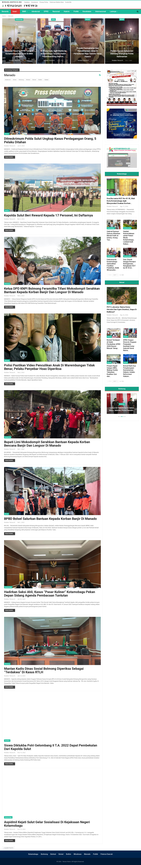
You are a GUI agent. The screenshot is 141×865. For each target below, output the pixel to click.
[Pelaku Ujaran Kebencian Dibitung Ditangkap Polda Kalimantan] (122, 41)
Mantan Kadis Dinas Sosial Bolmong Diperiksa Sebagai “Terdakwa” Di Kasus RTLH (44, 670)
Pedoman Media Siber (57, 2)
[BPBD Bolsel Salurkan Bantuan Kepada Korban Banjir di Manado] (52, 491)
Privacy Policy (44, 2)
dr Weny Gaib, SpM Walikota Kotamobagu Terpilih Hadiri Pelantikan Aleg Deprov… (53, 54)
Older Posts (8, 848)
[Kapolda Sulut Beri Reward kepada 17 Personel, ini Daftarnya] (52, 188)
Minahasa (77, 854)
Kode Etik (68, 2)
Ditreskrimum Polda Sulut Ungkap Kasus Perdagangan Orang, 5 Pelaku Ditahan (50, 140)
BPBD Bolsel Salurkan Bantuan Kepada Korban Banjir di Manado (50, 519)
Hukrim (67, 11)
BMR (24, 11)
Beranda (5, 11)
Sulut (15, 11)
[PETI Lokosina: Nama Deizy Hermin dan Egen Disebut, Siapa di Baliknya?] (122, 295)
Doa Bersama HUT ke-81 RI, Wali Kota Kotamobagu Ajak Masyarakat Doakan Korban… (121, 200)
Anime (14, 79)
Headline (7, 740)
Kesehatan (87, 11)
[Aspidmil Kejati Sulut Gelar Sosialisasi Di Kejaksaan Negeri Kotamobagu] (52, 794)
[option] (122, 404)
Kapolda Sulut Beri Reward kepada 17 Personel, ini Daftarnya (48, 215)
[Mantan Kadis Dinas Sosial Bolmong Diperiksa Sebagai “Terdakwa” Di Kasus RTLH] (52, 641)
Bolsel (34, 79)
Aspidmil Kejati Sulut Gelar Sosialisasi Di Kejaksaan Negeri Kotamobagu (47, 823)
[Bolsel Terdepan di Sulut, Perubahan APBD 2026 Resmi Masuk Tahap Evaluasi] (114, 333)
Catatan (46, 79)
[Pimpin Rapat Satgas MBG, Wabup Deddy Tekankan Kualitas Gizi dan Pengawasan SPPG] (114, 359)
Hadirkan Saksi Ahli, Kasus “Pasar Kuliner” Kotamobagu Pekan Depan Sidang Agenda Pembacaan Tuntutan (49, 593)
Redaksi (27, 2)
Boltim (40, 79)
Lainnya (113, 11)
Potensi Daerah (107, 854)
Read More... (9, 157)
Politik (76, 11)
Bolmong (21, 79)
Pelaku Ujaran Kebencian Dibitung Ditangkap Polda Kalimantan (121, 54)
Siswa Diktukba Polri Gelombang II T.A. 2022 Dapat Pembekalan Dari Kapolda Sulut (50, 747)
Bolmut (122, 19)
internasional (100, 11)
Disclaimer (34, 2)
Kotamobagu (19, 19)
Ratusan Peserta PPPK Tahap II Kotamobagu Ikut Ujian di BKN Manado (19, 54)
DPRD (46, 11)
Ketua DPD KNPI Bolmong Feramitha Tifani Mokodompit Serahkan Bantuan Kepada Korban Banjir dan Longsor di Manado (52, 290)
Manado (87, 19)
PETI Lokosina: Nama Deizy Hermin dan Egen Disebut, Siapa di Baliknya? (122, 309)
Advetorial (36, 11)
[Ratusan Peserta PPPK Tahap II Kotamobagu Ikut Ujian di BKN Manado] (19, 41)
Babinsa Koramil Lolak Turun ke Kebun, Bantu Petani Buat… (122, 409)
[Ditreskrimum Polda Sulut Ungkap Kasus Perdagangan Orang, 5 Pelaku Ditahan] (52, 111)
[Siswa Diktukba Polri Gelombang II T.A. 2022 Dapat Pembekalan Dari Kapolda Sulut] (52, 718)
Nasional (56, 11)
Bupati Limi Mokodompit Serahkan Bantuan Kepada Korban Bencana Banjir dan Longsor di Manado (47, 443)
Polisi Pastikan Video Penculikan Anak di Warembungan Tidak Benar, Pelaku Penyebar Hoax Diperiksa (49, 367)
